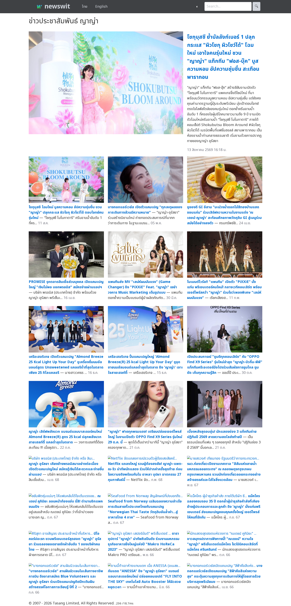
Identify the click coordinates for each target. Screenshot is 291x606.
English (101, 6)
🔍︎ (256, 6)
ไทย (84, 6)
